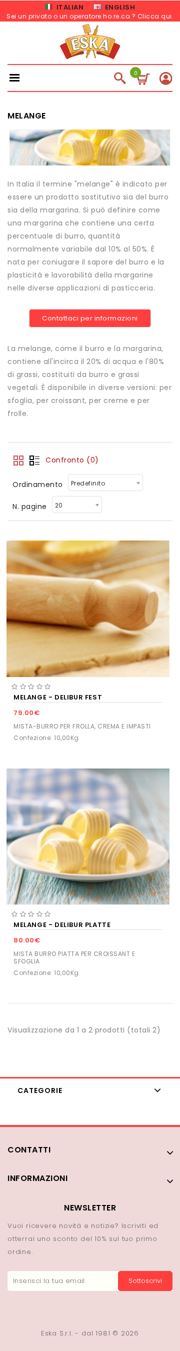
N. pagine (29, 507)
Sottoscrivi (145, 1281)
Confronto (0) (72, 460)
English (119, 7)
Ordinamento (37, 485)
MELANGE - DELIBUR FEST (58, 697)
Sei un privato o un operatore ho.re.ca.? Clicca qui (89, 16)
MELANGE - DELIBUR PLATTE (62, 925)
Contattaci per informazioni (90, 318)
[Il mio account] (165, 78)
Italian (69, 7)
